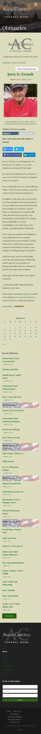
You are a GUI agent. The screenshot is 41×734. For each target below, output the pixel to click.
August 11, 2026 (8, 432)
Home (4, 656)
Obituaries (6, 62)
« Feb (4, 344)
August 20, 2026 (8, 392)
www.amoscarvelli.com (25, 297)
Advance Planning (8, 666)
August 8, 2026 (7, 440)
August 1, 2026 (7, 473)
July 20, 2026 (7, 558)
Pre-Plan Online (7, 670)
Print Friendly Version (28, 69)
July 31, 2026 (7, 541)
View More (9, 616)
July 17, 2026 (7, 565)
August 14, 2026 (8, 448)
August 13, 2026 (8, 424)
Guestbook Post (25, 133)
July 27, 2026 (7, 505)
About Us (5, 659)
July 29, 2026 (7, 486)
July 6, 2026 (6, 599)
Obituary (7, 133)
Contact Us (6, 673)
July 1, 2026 (6, 610)
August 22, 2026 (8, 413)
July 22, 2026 (7, 524)
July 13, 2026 (7, 576)
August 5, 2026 (7, 456)
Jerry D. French (20, 74)
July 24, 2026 (7, 494)
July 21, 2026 (7, 516)
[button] (35, 4)
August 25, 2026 (8, 364)
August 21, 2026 (8, 381)
